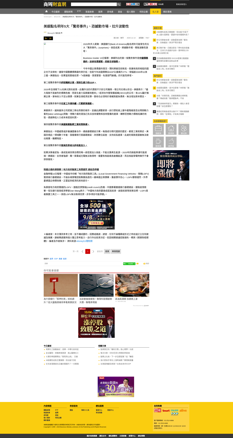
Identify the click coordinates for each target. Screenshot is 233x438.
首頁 (49, 11)
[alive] (183, 410)
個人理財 (47, 418)
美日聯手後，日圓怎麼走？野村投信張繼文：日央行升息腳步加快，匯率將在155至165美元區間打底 (171, 50)
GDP (56, 259)
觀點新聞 (47, 410)
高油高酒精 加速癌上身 (126, 299)
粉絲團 (160, 4)
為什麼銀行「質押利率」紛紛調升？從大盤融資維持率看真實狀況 (60, 301)
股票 (51, 259)
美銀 (60, 259)
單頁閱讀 (116, 251)
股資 (65, 259)
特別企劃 (58, 418)
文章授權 (123, 436)
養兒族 (184, 133)
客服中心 (110, 410)
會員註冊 (179, 4)
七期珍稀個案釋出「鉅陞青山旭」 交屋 (62, 357)
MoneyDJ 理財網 (54, 33)
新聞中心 (132, 436)
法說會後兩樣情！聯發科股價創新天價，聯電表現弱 (95, 301)
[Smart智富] (166, 411)
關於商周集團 (92, 436)
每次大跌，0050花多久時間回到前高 (115, 353)
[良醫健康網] (174, 410)
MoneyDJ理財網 (84, 241)
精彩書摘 (47, 420)
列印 (147, 263)
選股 (71, 410)
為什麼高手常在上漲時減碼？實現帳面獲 (116, 360)
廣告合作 (102, 436)
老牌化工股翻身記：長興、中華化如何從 (62, 349)
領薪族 (158, 133)
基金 (56, 415)
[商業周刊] (157, 410)
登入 (185, 4)
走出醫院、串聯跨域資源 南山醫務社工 (62, 353)
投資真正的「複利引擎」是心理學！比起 (116, 349)
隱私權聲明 (113, 436)
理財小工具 (85, 410)
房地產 (46, 415)
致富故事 (47, 412)
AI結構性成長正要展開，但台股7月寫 (61, 360)
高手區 (171, 146)
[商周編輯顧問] (174, 414)
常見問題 (99, 412)
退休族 (158, 146)
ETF (56, 410)
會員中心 (99, 410)
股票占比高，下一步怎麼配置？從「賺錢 (116, 357)
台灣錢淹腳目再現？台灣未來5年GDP (115, 364)
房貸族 (171, 133)
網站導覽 (141, 436)
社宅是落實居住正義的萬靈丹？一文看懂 (62, 364)
